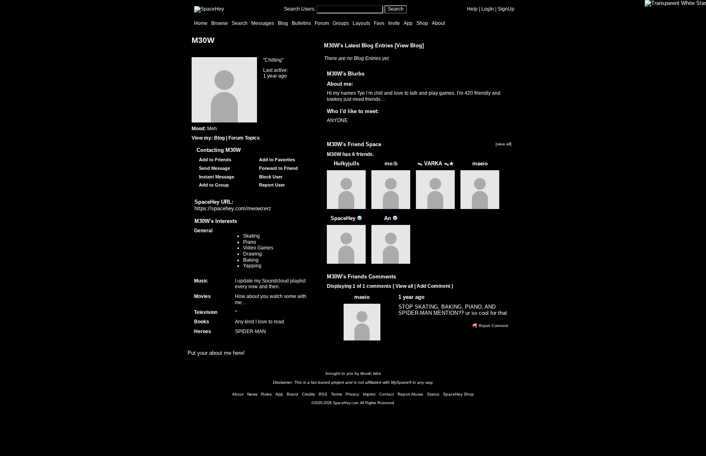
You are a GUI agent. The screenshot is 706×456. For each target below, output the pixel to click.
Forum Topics (244, 138)
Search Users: (299, 9)
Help (472, 9)
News (252, 394)
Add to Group (213, 184)
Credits (308, 394)
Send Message (214, 168)
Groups (341, 23)
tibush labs (370, 373)
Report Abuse (410, 394)
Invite (394, 23)
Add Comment (433, 286)
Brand (292, 394)
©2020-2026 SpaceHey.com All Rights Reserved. (353, 403)
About (438, 23)
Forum (322, 23)
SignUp (506, 9)
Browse (219, 23)
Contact (386, 394)
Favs (379, 23)
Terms (336, 394)
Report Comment (493, 326)
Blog (283, 23)
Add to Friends (214, 159)
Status (433, 394)
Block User (270, 176)
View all (404, 286)
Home (201, 23)
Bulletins (301, 23)
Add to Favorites (276, 159)
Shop (422, 23)
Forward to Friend (278, 168)
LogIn (487, 9)
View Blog (409, 45)
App (408, 23)
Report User (271, 184)
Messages (262, 23)
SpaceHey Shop (458, 394)
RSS (323, 394)
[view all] (504, 144)
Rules (266, 394)
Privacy (352, 394)
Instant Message (216, 176)
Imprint (369, 394)
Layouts (361, 23)
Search (396, 9)
